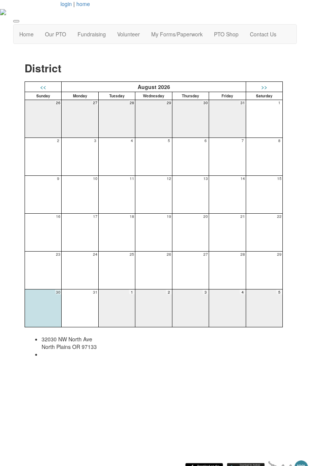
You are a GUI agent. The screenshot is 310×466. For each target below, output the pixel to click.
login (66, 4)
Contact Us (263, 34)
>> (264, 87)
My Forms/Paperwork (177, 34)
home (83, 4)
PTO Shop (226, 34)
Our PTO (55, 34)
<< (43, 87)
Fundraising (92, 34)
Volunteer (128, 34)
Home (26, 34)
